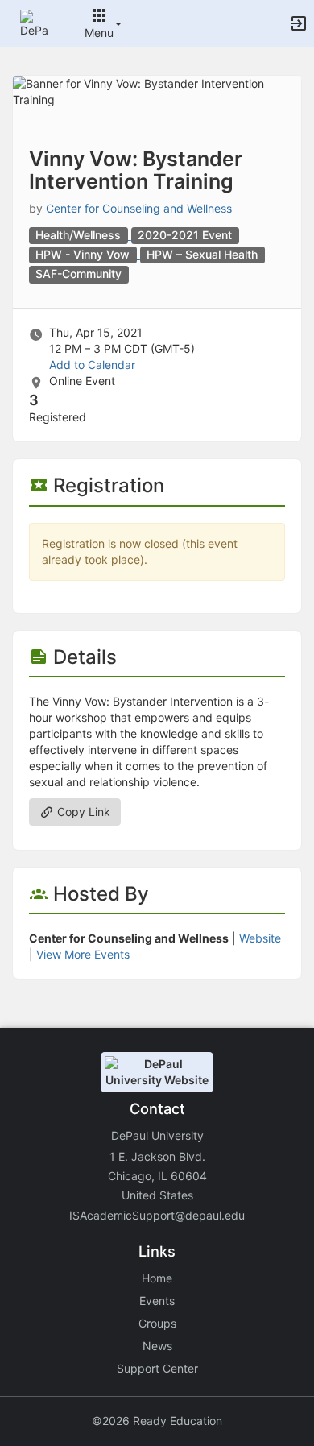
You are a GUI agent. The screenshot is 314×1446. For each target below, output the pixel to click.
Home (157, 1278)
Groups (157, 1323)
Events (157, 1300)
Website (260, 938)
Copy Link (82, 811)
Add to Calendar (92, 364)
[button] (34, 22)
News (157, 1346)
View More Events (83, 954)
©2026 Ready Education (157, 1420)
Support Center (157, 1368)
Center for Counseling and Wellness (139, 208)
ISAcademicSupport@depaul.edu (157, 1215)
